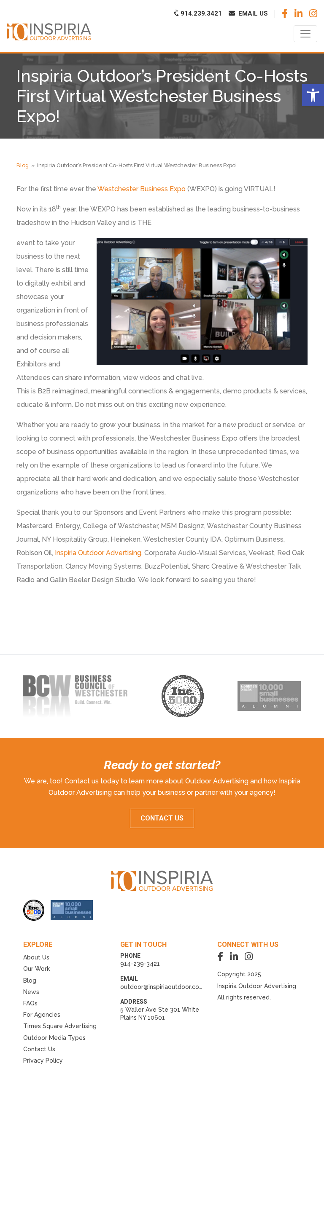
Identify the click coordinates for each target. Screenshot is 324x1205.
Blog (22, 165)
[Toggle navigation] (305, 33)
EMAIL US (252, 13)
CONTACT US (162, 818)
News (31, 992)
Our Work (36, 968)
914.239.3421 (200, 13)
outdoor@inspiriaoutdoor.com (162, 986)
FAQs (30, 1003)
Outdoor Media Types (54, 1037)
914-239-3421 (140, 963)
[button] (313, 95)
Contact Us (39, 1049)
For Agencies (41, 1014)
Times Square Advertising (60, 1026)
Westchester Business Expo (141, 189)
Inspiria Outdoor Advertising (97, 553)
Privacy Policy (43, 1060)
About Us (36, 957)
